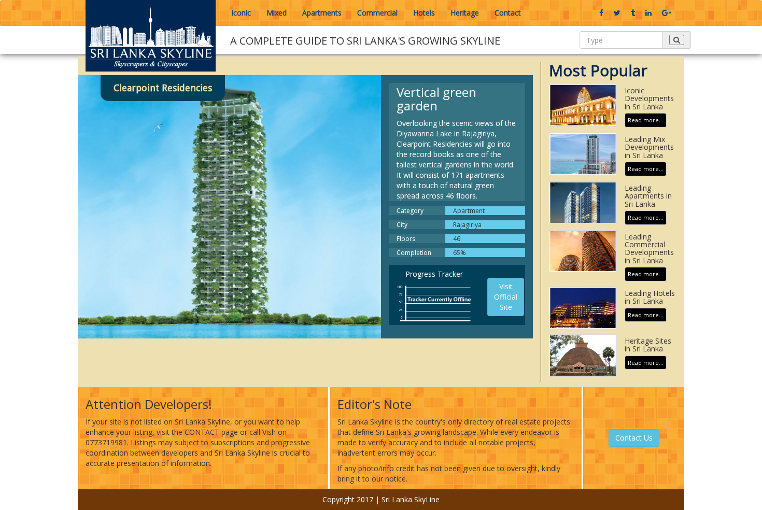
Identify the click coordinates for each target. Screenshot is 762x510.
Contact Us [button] (634, 438)
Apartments (322, 13)
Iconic (241, 13)
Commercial (377, 13)
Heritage (464, 13)
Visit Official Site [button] (505, 296)
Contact (508, 13)
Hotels (424, 13)
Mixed (276, 13)
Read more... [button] (646, 120)
